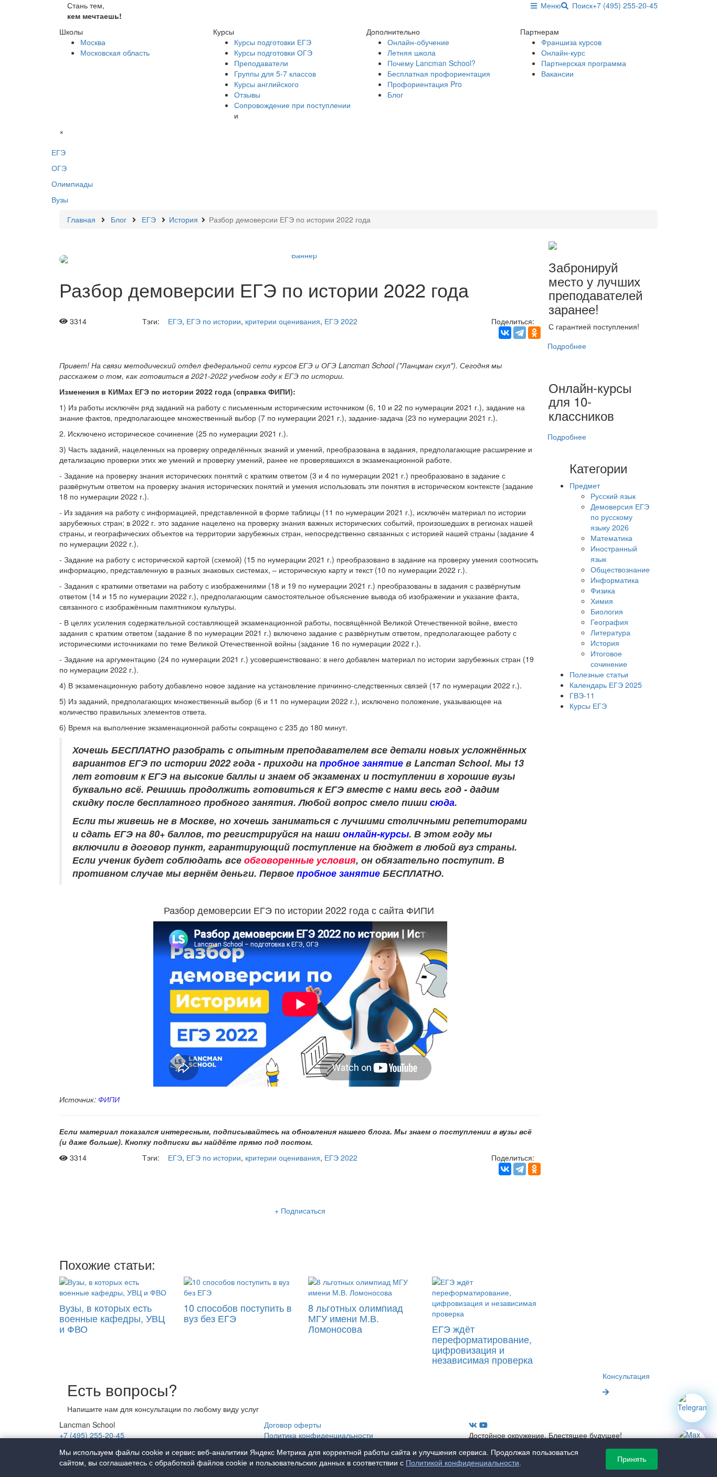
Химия (602, 601)
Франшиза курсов (571, 42)
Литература (610, 632)
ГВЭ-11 (582, 695)
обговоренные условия (300, 859)
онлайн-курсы (376, 833)
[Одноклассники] (534, 332)
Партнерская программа (583, 63)
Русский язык (613, 496)
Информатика (615, 580)
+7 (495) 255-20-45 (625, 5)
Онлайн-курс (563, 52)
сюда (442, 802)
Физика (603, 590)
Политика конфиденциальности (318, 1435)
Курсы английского (266, 84)
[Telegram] (519, 332)
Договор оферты (292, 1424)
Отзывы (247, 94)
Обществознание (620, 569)
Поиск (580, 5)
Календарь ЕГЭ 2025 (606, 684)
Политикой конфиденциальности (462, 1463)
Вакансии (557, 73)
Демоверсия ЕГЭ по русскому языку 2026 (620, 517)
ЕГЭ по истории (213, 321)
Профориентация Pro (424, 84)
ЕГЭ (175, 321)
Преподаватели (261, 63)
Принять (631, 1459)
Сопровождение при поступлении (292, 105)
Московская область (115, 52)
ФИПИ (109, 1099)
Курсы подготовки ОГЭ (273, 52)
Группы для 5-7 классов (275, 73)
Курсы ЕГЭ (588, 705)
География (609, 622)
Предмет (585, 485)
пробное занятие (361, 762)
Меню (549, 5)
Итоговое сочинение (609, 658)
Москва (93, 42)
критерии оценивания (282, 321)
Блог (395, 94)
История (605, 642)
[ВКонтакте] (505, 332)
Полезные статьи (599, 674)
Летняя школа (411, 52)
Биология (607, 611)
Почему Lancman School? (431, 63)
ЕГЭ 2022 (340, 321)
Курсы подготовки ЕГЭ (272, 42)
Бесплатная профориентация (438, 73)
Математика (611, 538)
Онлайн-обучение (418, 42)
